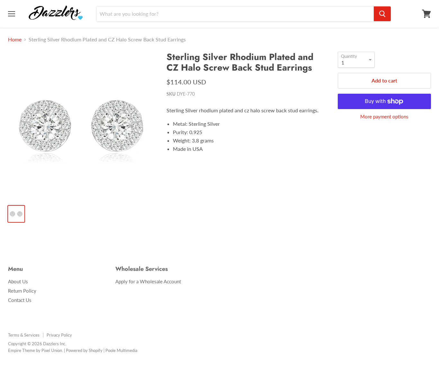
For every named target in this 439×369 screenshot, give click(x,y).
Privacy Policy (59, 335)
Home (15, 39)
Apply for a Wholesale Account (148, 281)
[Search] (382, 13)
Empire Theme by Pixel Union (35, 350)
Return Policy (22, 291)
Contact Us (19, 300)
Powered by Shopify (84, 350)
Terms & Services (24, 335)
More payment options (384, 116)
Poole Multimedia (121, 350)
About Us (18, 281)
